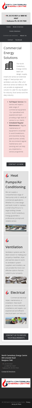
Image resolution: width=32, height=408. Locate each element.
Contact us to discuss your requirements (16, 336)
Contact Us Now (16, 164)
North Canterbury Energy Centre (16, 6)
